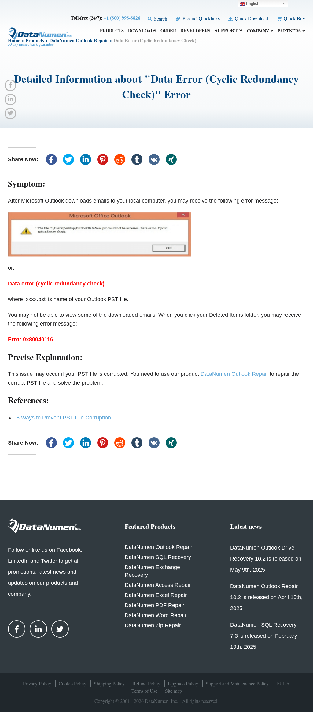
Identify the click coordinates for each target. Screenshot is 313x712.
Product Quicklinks (200, 18)
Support (226, 31)
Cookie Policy (72, 683)
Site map (173, 691)
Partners (289, 31)
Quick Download (251, 18)
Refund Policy (146, 683)
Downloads (142, 31)
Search (160, 18)
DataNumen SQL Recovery (158, 557)
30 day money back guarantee (31, 44)
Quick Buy (293, 18)
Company (258, 31)
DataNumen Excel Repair (156, 595)
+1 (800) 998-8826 (122, 17)
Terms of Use (144, 691)
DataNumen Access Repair (158, 585)
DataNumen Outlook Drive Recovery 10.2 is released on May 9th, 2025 (265, 559)
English (252, 3)
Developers (195, 31)
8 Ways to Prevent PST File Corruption (64, 418)
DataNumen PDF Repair (154, 605)
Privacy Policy (37, 683)
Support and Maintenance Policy (237, 683)
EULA (283, 683)
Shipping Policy (109, 683)
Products (112, 31)
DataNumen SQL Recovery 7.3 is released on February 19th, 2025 (263, 636)
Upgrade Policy (183, 683)
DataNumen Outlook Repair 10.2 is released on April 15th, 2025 (266, 597)
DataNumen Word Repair (155, 615)
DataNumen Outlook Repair (234, 374)
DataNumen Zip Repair (153, 625)
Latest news (246, 526)
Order (168, 31)
